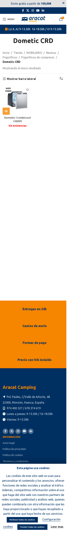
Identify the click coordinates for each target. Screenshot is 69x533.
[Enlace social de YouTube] (38, 10)
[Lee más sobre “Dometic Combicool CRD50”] (6, 111)
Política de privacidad (14, 449)
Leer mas (57, 526)
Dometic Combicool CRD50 (17, 119)
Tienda (17, 52)
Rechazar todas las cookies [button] (22, 520)
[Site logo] (33, 18)
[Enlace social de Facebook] (23, 10)
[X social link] (27, 10)
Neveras (51, 52)
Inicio (6, 52)
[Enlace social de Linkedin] (43, 10)
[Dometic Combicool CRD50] (17, 100)
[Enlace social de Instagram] (32, 10)
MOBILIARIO (34, 52)
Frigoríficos (10, 57)
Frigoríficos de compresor (37, 57)
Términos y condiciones (15, 461)
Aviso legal (9, 443)
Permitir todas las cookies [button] (32, 527)
